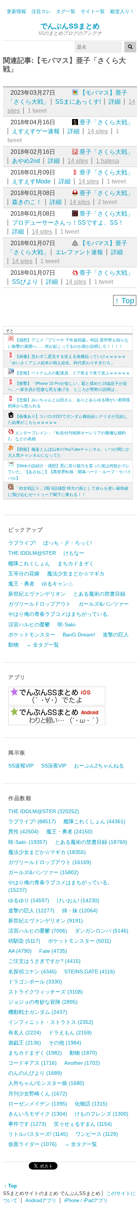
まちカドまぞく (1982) (35, 1053)
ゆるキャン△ (57, 584)
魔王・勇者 (21, 584)
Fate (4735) (53, 951)
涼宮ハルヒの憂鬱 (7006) (37, 931)
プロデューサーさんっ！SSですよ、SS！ (68, 222)
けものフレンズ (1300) (101, 1114)
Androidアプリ (40, 1200)
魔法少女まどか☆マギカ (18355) (47, 852)
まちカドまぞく (75, 563)
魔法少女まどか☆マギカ (76, 574)
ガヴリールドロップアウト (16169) (49, 862)
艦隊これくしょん (29, 563)
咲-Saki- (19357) (27, 842)
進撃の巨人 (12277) (31, 910)
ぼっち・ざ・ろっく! (67, 543)
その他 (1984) (65, 1043)
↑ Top (124, 300)
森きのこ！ (27, 202)
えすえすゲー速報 (36, 131)
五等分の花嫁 (24, 574)
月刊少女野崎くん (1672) (37, 1094)
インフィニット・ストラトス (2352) (50, 1022)
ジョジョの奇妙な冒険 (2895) (43, 1002)
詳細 (115, 101)
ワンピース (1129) (96, 1134)
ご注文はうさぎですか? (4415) (44, 961)
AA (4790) (20, 951)
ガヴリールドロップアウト (39, 604)
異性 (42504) (23, 831)
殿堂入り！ (122, 11)
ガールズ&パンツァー (103, 604)
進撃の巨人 (116, 635)
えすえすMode (31, 181)
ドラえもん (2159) (70, 1033)
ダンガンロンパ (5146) (101, 931)
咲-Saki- (67, 624)
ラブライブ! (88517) (32, 821)
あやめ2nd (26, 161)
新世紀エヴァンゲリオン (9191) (45, 921)
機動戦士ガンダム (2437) (37, 1012)
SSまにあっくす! (78, 101)
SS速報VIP (21, 766)
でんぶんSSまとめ (70, 26)
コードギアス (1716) (32, 1063)
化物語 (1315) (91, 1104)
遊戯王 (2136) (24, 1043)
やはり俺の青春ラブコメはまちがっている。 (60, 614)
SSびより (25, 282)
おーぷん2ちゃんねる (99, 766)
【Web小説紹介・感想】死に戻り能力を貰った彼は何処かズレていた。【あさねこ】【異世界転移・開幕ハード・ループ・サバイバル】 (69, 471)
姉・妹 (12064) (80, 910)
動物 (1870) (83, 1053)
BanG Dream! (79, 635)
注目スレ (41, 11)
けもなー (73, 553)
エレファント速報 (79, 252)
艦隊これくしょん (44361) (94, 821)
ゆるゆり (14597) (28, 900)
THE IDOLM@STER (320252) (43, 811)
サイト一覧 (93, 11)
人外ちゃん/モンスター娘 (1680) (46, 1083)
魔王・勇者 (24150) (69, 831)
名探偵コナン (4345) (32, 972)
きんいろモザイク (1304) (37, 1114)
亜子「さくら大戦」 (106, 122)
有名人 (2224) (24, 1033)
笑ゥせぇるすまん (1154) (83, 1124)
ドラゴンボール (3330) (35, 982)
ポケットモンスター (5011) (79, 941)
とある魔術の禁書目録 (99, 594)
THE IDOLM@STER (32, 553)
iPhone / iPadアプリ (86, 1200)
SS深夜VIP (53, 766)
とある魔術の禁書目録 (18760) (91, 842)
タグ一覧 (65, 11)
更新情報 (16, 11)
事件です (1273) (27, 1124)
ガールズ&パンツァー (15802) (43, 872)
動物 (13, 645)
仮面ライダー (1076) (32, 1144)
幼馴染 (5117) (24, 941)
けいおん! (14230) (78, 900)
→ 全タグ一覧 (42, 645)
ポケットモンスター (31, 635)
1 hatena (107, 161)
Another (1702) (82, 1063)
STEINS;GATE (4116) (89, 972)
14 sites (97, 131)
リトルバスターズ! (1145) (38, 1134)
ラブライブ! (22, 543)
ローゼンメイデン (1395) (37, 1104)
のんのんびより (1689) (35, 1073)
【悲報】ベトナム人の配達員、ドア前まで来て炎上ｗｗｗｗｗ (72, 373)
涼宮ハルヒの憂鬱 (29, 624)
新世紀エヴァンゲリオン (37, 594)
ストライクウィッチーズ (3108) (45, 992)
